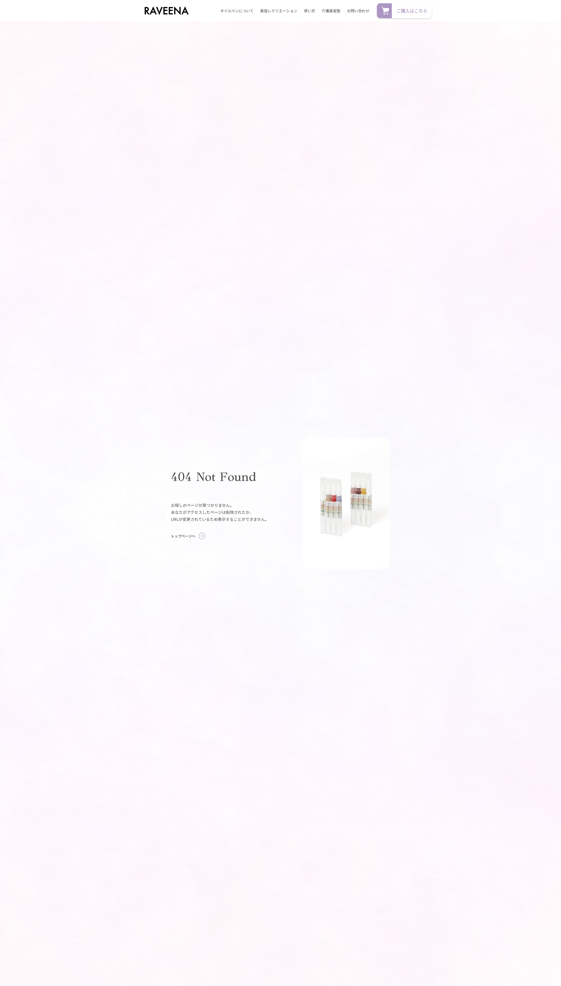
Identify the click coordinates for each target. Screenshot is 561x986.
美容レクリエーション (278, 10)
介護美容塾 (331, 10)
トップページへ (183, 536)
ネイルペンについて (237, 10)
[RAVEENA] (167, 10)
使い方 (309, 10)
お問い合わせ (358, 10)
